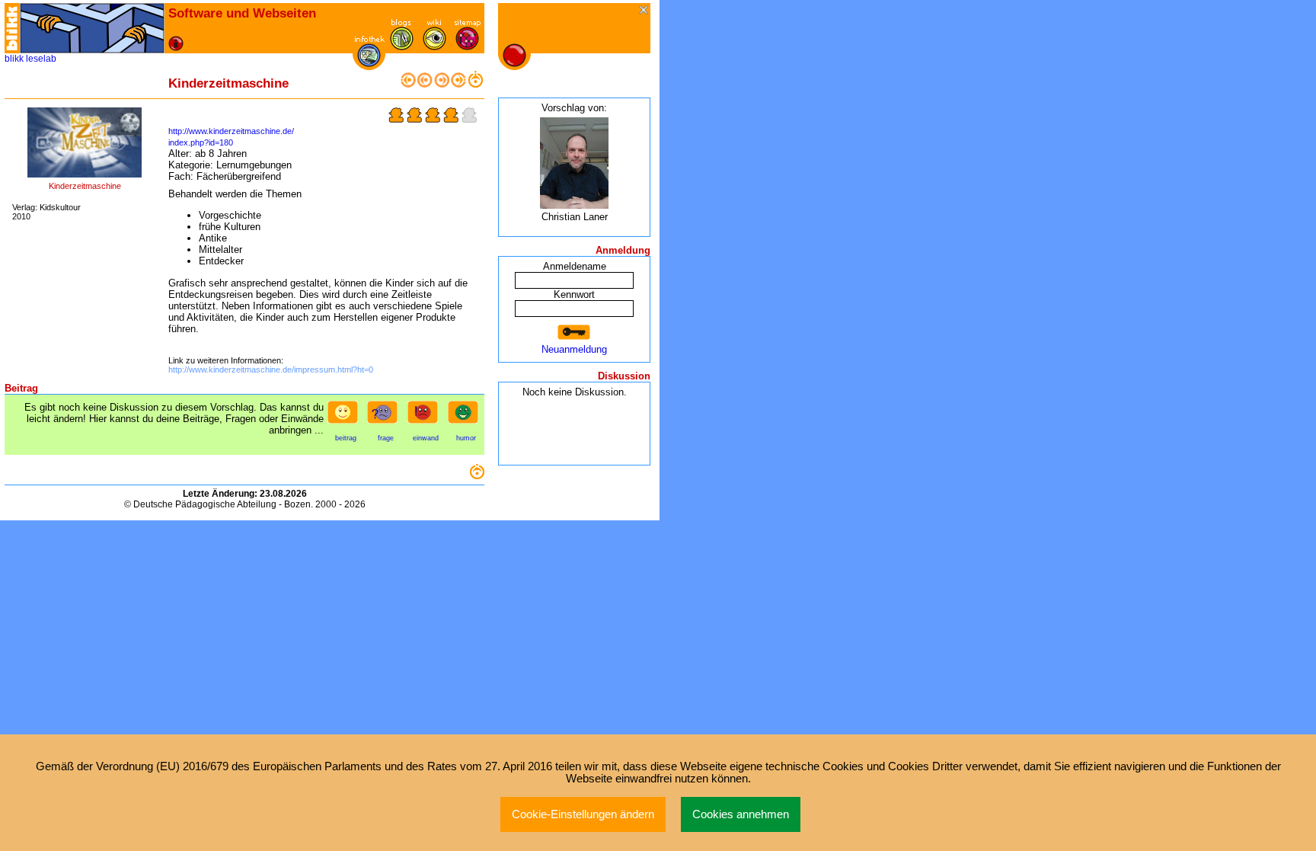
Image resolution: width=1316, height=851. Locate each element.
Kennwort (574, 294)
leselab (41, 58)
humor (466, 438)
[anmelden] (574, 333)
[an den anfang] (408, 84)
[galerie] (434, 47)
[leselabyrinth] (92, 28)
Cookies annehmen (740, 814)
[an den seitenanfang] (476, 475)
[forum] (402, 47)
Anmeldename (574, 266)
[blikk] (12, 28)
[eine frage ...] (385, 417)
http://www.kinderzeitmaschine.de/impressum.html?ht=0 (270, 369)
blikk (14, 58)
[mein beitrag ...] (345, 417)
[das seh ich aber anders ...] (425, 417)
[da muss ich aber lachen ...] (466, 417)
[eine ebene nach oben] (475, 84)
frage (386, 438)
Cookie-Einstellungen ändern (583, 814)
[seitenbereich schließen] (644, 11)
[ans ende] (458, 84)
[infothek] (369, 63)
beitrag (345, 438)
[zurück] (425, 84)
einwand (426, 438)
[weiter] (441, 84)
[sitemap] (467, 47)
